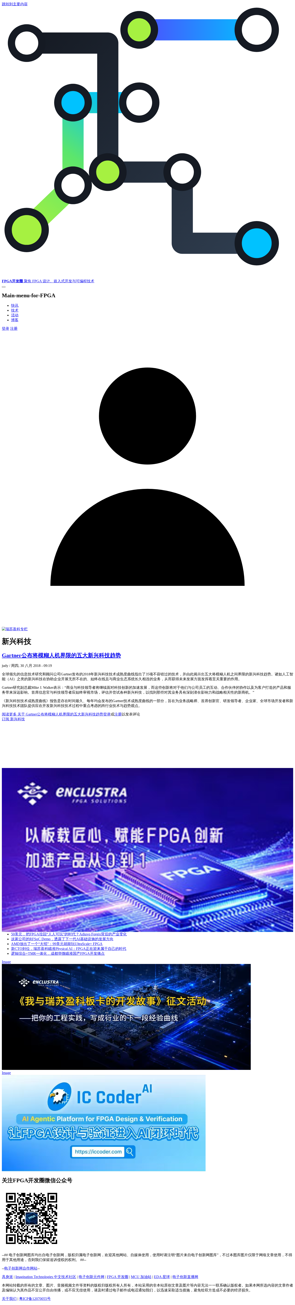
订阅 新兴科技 (13, 719)
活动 (14, 315)
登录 (5, 328)
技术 (14, 310)
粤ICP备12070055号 (35, 1299)
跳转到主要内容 (15, 4)
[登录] (147, 621)
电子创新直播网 (185, 1277)
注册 (14, 328)
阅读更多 (52, 714)
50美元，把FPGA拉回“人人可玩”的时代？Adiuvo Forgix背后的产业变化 (69, 934)
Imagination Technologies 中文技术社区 (45, 1277)
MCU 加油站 (141, 1277)
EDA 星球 (162, 1277)
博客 (14, 320)
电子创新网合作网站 (20, 1268)
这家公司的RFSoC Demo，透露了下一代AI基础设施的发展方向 (62, 939)
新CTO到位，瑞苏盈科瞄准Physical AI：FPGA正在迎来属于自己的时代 (68, 949)
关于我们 (9, 1299)
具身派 (7, 1277)
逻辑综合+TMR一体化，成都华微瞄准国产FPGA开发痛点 (58, 953)
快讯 (14, 305)
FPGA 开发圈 (117, 1277)
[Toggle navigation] (4, 287)
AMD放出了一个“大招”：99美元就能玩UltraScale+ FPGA (57, 944)
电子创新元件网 (91, 1277)
